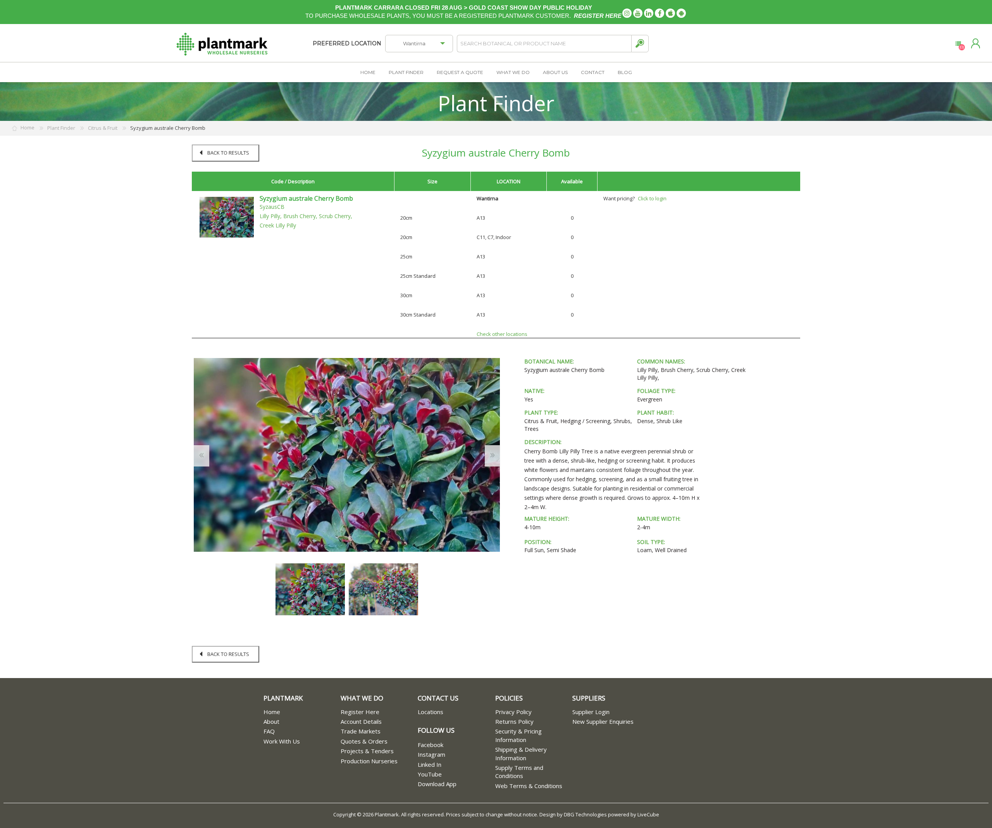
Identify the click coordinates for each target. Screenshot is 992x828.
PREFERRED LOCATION (347, 43)
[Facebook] (659, 13)
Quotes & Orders (364, 741)
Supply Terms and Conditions (519, 772)
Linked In (429, 764)
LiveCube (648, 814)
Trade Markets (361, 731)
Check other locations (502, 334)
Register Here (360, 712)
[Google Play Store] (681, 13)
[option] (310, 589)
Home (272, 712)
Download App (437, 784)
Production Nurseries (369, 761)
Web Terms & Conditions (528, 786)
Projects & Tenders (367, 751)
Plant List (958, 43)
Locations (430, 712)
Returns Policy (514, 721)
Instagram (431, 754)
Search (640, 43)
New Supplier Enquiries (603, 721)
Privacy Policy (513, 712)
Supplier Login (591, 712)
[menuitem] (302, 712)
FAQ (269, 731)
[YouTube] (637, 13)
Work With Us (282, 741)
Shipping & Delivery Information (521, 753)
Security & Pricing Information (518, 735)
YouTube (430, 774)
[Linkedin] (648, 13)
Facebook (430, 745)
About (271, 721)
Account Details (361, 721)
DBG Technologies (585, 814)
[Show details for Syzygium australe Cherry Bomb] (227, 216)
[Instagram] (627, 13)
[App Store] (670, 13)
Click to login (652, 198)
